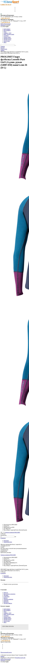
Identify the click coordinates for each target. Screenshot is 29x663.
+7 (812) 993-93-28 (5, 22)
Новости (6, 592)
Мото (5, 622)
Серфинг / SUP (7, 613)
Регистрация (7, 23)
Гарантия (6, 600)
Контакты (6, 602)
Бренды (5, 598)
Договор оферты (8, 603)
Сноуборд (6, 615)
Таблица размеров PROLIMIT (12, 532)
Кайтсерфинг (7, 609)
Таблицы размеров (8, 599)
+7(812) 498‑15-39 (5, 18)
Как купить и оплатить (9, 594)
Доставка (6, 595)
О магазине (6, 596)
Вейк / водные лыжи (9, 614)
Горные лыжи (7, 617)
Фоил (5, 611)
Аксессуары (7, 621)
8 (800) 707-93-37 (6, 4)
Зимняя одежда (7, 618)
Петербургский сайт (20, 657)
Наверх (2, 656)
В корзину (3, 538)
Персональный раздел (6, 652)
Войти (2, 23)
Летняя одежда (7, 619)
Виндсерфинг (7, 610)
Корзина (3, 25)
